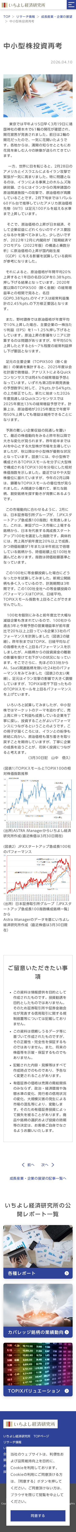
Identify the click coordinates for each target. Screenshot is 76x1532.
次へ (45, 1165)
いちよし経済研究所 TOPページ (26, 1436)
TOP (6, 16)
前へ (31, 1165)
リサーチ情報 (25, 16)
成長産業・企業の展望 (56, 16)
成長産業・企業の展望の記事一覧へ (38, 1178)
